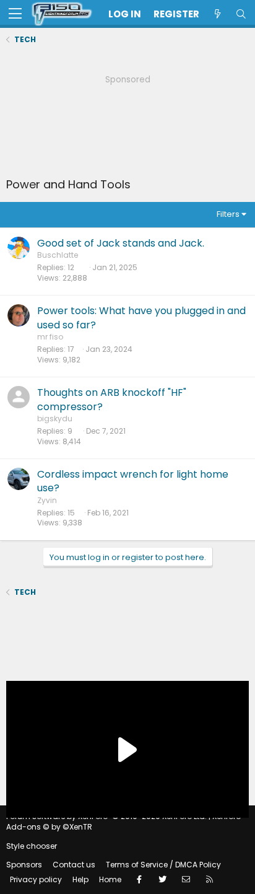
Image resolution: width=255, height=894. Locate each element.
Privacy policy (36, 879)
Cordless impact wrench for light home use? (132, 481)
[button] (15, 14)
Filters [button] (228, 214)
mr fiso (50, 336)
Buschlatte (57, 255)
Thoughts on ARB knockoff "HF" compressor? (111, 399)
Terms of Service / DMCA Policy (163, 864)
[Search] (241, 14)
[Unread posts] (217, 14)
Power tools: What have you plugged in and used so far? (141, 317)
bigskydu (54, 418)
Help (80, 879)
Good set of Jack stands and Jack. (120, 243)
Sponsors (24, 864)
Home (110, 879)
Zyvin (47, 500)
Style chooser (31, 846)
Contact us (74, 864)
